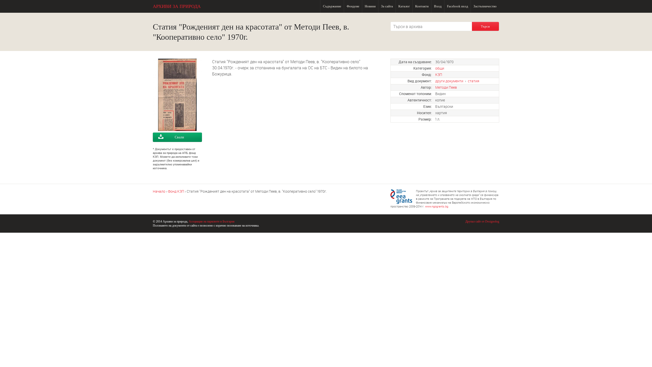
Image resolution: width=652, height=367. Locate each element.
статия (473, 80)
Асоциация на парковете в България (212, 221)
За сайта (387, 6)
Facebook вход (457, 6)
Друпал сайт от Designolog (482, 221)
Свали (179, 137)
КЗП (438, 74)
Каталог (404, 6)
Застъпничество (485, 6)
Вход (438, 6)
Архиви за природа (177, 6)
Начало (159, 191)
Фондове (353, 6)
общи (439, 68)
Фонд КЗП (176, 191)
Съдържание (332, 6)
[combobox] (431, 26)
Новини (370, 6)
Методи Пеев (446, 87)
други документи (449, 80)
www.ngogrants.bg (436, 206)
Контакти (422, 6)
